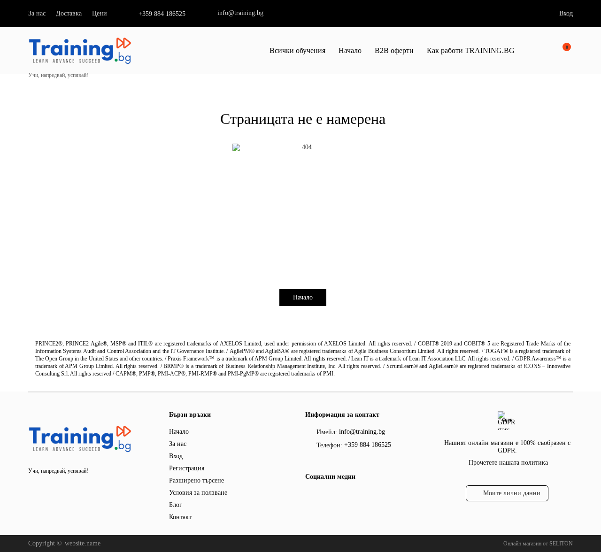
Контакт (180, 517)
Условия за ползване (198, 492)
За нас (37, 13)
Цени (99, 13)
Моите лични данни (511, 493)
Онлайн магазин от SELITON (538, 543)
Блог (175, 504)
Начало (350, 50)
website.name (82, 543)
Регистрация (186, 468)
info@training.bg (240, 12)
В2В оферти (394, 50)
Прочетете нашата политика (508, 462)
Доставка (69, 13)
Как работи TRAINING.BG (471, 50)
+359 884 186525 (162, 13)
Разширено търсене (196, 480)
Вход (566, 13)
